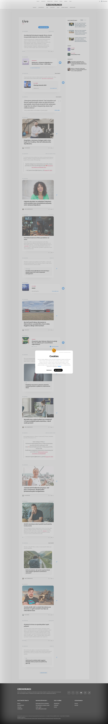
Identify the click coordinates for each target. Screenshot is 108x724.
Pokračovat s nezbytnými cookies (65, 352)
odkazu (59, 366)
